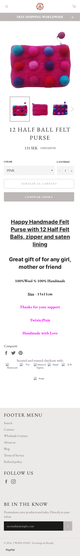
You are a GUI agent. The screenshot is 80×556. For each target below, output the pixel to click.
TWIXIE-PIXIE (21, 543)
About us (10, 442)
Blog (7, 449)
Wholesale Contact (16, 436)
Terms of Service (14, 455)
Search (8, 423)
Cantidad (63, 161)
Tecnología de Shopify (42, 543)
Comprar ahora (39, 197)
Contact (9, 429)
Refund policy (13, 461)
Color (8, 161)
